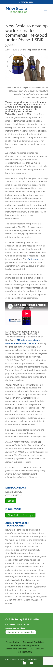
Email (11, 500)
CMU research (34, 259)
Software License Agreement (25, 645)
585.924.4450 (31, 619)
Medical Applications (30, 49)
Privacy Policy (12, 642)
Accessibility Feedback (16, 648)
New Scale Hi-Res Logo (20, 515)
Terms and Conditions (33, 642)
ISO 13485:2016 (25, 652)
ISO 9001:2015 (38, 648)
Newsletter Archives (15, 628)
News (43, 49)
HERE (12, 624)
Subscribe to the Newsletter (20, 632)
